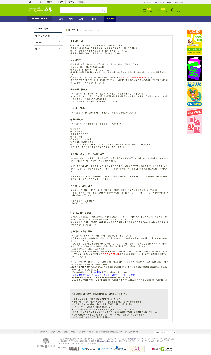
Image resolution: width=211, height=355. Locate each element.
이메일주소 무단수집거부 (77, 332)
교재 (61, 19)
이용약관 (38, 42)
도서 (81, 19)
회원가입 (151, 2)
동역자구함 (122, 332)
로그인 (145, 2)
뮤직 (71, 19)
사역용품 (92, 19)
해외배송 (175, 2)
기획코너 (110, 19)
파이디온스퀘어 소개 (41, 332)
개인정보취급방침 (42, 36)
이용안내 (38, 49)
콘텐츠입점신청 (113, 332)
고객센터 (181, 2)
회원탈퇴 (104, 332)
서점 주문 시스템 (133, 332)
